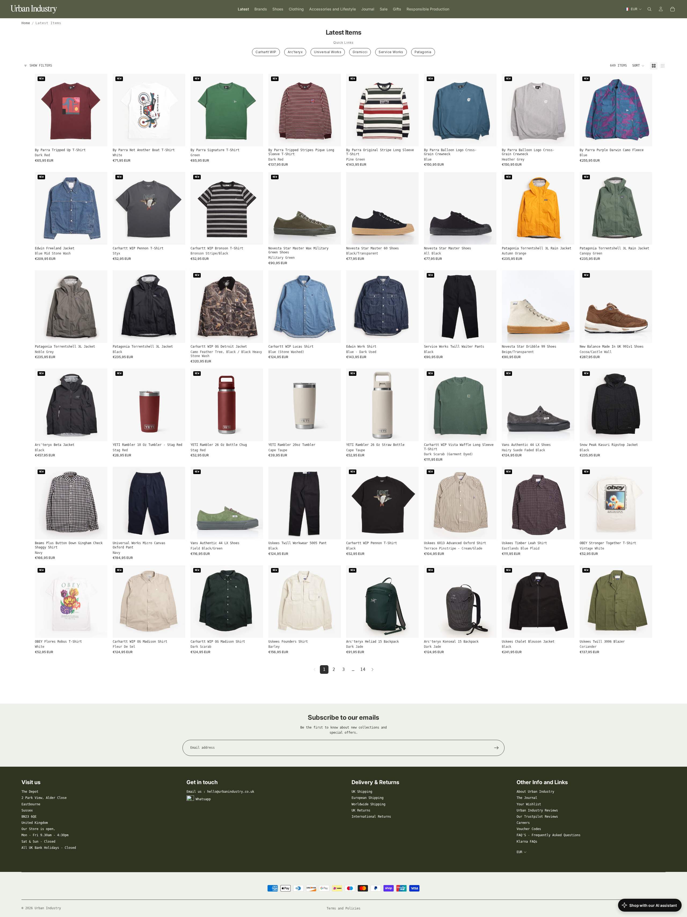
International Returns (371, 816)
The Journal (527, 798)
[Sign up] (496, 748)
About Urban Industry (535, 792)
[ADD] (177, 433)
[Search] (649, 9)
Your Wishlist (529, 804)
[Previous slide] (43, 110)
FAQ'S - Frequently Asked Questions (548, 835)
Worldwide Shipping (368, 804)
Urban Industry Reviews (537, 810)
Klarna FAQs (527, 841)
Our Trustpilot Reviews (537, 816)
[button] (638, 66)
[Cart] (672, 9)
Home (25, 23)
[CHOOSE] (99, 138)
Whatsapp (203, 799)
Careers (523, 823)
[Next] (372, 669)
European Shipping (367, 798)
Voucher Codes (529, 829)
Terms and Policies (343, 908)
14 (363, 669)
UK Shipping (362, 792)
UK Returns (361, 810)
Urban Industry (48, 908)
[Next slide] (99, 110)
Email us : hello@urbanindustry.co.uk (220, 792)
